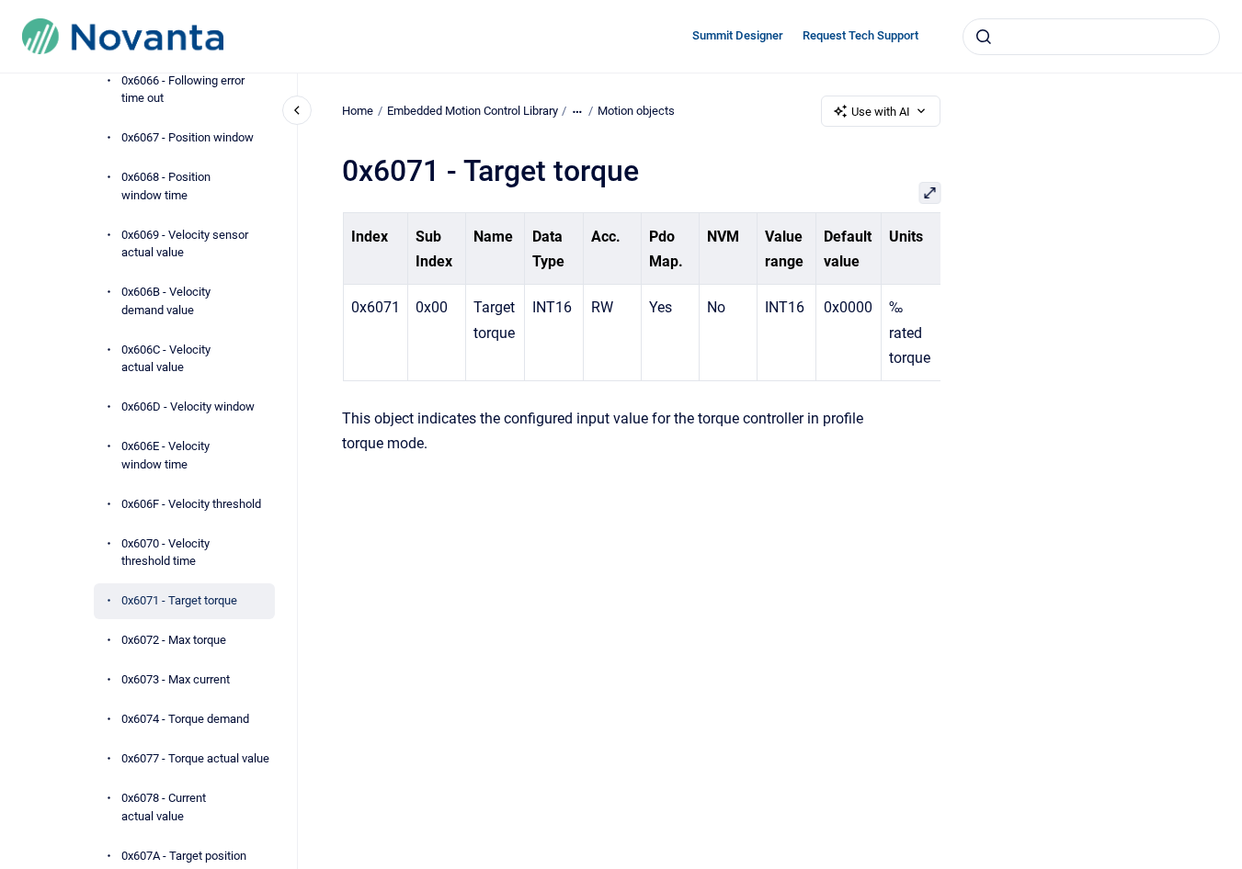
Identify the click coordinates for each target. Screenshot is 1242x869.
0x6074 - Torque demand (185, 719)
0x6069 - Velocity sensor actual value (184, 244)
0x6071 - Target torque (179, 600)
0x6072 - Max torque (173, 640)
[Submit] (983, 36)
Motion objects (636, 111)
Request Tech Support (860, 35)
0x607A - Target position (183, 856)
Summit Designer (737, 35)
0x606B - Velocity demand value (166, 301)
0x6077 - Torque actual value (195, 758)
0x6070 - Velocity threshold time (165, 552)
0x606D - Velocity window (188, 406)
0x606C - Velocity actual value (166, 359)
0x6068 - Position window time (166, 186)
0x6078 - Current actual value (163, 807)
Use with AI (880, 111)
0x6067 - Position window (187, 137)
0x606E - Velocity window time (165, 455)
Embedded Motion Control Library (472, 111)
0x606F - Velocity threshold (191, 504)
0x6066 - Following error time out (183, 89)
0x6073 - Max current (175, 679)
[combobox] (1091, 36)
